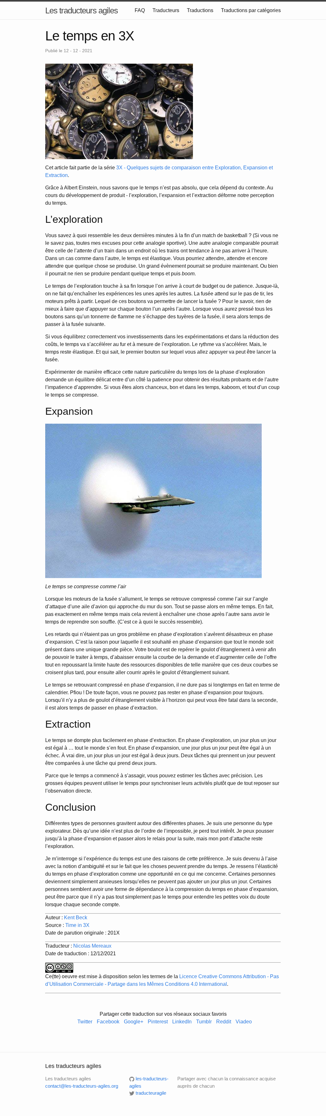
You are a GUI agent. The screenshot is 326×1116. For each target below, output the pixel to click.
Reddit (223, 1021)
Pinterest (158, 1021)
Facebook (108, 1021)
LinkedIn (182, 1021)
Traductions (200, 10)
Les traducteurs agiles (81, 10)
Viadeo (244, 1021)
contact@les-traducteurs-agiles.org (81, 1086)
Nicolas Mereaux (92, 946)
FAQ (140, 10)
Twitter (84, 1021)
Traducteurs (165, 10)
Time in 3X (77, 925)
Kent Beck (75, 917)
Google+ (133, 1021)
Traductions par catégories (251, 10)
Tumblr (204, 1021)
